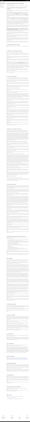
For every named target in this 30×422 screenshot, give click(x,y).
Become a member (2, 2)
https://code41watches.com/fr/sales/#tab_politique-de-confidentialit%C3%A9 (19, 359)
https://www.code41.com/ (9, 13)
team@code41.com (14, 397)
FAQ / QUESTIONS (2, 7)
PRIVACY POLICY (1, 4)
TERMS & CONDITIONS (2, 3)
